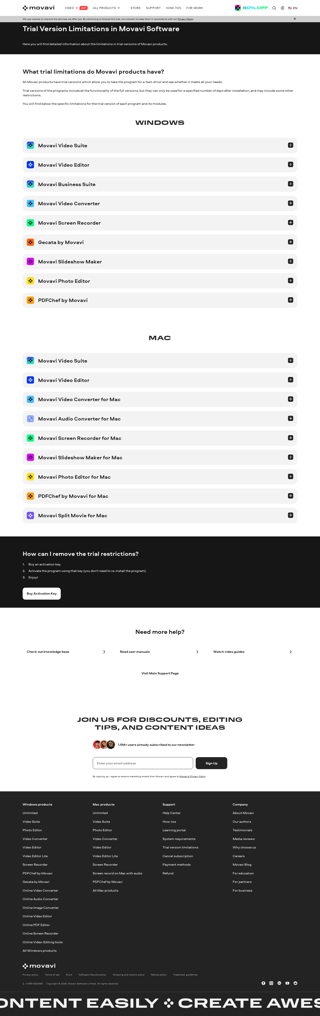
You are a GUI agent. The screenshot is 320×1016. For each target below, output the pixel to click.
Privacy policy (30, 974)
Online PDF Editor (36, 925)
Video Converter (35, 838)
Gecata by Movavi (36, 882)
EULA (69, 974)
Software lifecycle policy (92, 974)
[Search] (274, 8)
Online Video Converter (40, 890)
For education (243, 873)
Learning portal (174, 830)
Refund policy (159, 974)
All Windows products (40, 950)
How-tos (169, 821)
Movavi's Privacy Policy (192, 776)
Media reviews (244, 838)
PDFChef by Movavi (37, 873)
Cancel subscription (178, 856)
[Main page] (38, 8)
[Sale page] (251, 8)
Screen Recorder (35, 864)
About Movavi (243, 813)
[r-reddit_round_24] (295, 983)
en (295, 8)
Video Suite (31, 821)
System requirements (179, 838)
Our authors (242, 821)
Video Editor (32, 847)
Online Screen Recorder (40, 933)
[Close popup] (294, 19)
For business (242, 890)
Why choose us (244, 847)
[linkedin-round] (279, 983)
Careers (239, 856)
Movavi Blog (242, 864)
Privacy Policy (185, 19)
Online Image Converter (41, 907)
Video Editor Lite (35, 856)
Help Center (172, 813)
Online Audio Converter (40, 899)
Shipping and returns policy (129, 974)
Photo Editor (32, 830)
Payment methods (177, 864)
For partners (242, 882)
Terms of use (52, 974)
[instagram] (271, 983)
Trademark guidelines (185, 974)
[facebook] (263, 983)
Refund (168, 873)
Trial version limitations (180, 847)
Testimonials (242, 830)
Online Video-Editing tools (43, 942)
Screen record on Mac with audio (117, 873)
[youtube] (287, 983)
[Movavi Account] (282, 8)
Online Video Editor (37, 916)
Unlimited (30, 813)
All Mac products (105, 890)
